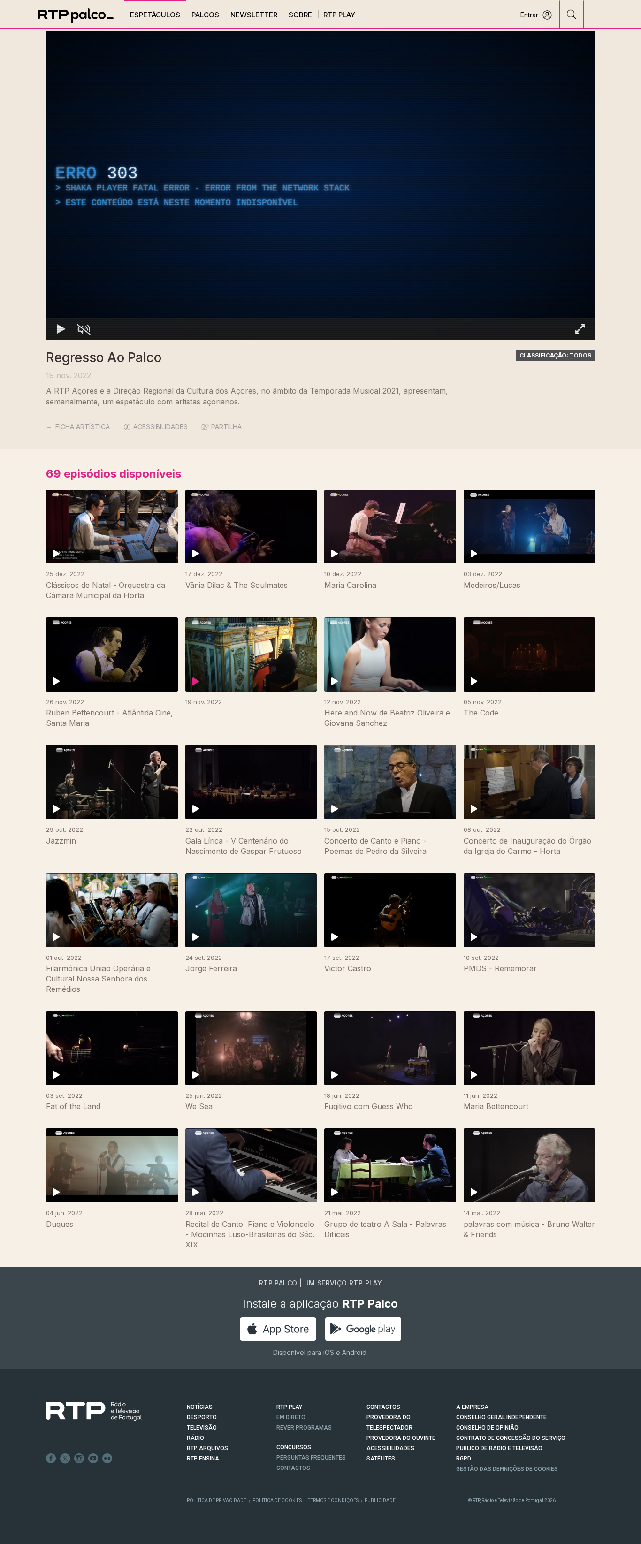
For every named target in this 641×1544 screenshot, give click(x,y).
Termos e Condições (333, 1500)
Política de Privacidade (216, 1500)
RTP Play (339, 14)
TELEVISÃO (202, 1427)
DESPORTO (202, 1417)
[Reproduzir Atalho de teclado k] (61, 329)
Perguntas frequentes (311, 1457)
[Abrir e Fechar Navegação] (596, 15)
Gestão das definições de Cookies (507, 1469)
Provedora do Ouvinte (400, 1438)
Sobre (300, 14)
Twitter (65, 1458)
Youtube (93, 1458)
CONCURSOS (293, 1447)
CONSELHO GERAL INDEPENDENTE (501, 1417)
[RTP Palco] (75, 15)
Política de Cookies (277, 1500)
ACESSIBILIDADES (160, 427)
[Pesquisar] (572, 14)
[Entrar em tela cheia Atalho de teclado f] (580, 329)
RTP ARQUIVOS (207, 1448)
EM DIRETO (290, 1417)
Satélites (380, 1458)
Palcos (205, 14)
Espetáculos (155, 14)
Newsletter (253, 14)
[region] (320, 185)
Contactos (293, 1468)
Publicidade (380, 1500)
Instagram (79, 1458)
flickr (107, 1458)
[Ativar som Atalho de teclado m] (83, 329)
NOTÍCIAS (200, 1407)
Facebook (51, 1458)
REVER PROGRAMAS (304, 1427)
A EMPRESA (472, 1407)
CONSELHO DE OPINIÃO (487, 1427)
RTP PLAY (289, 1407)
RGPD (463, 1458)
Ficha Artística (82, 427)
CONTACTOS (383, 1407)
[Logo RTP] (86, 1411)
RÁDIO (195, 1438)
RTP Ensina (203, 1458)
